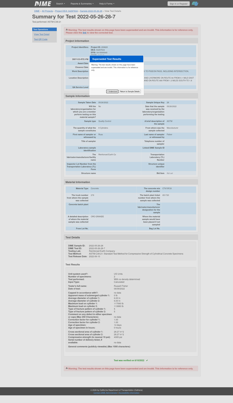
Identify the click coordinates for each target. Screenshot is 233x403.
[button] (141, 59)
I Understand (112, 91)
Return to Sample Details (130, 91)
